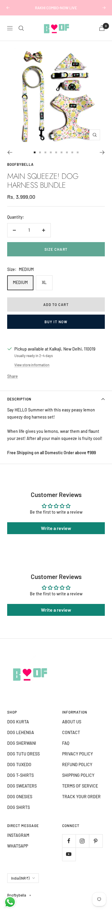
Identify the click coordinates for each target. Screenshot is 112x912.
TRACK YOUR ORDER (81, 796)
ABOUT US (71, 721)
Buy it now (56, 322)
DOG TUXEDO (19, 764)
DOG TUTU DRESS (23, 753)
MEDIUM (20, 282)
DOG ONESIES (19, 796)
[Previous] (9, 152)
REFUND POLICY (77, 764)
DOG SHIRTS (18, 807)
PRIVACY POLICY (77, 753)
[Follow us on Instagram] (82, 841)
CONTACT (71, 732)
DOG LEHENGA (20, 732)
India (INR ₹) (20, 878)
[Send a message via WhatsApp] (10, 902)
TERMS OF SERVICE (80, 785)
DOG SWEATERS (22, 785)
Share (12, 376)
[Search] (21, 28)
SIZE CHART (56, 249)
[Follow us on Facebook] (69, 841)
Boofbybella (20, 164)
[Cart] (102, 28)
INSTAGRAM (18, 835)
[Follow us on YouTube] (69, 854)
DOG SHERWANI (21, 743)
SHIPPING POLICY (78, 775)
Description (19, 399)
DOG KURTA (18, 721)
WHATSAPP (17, 845)
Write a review (56, 528)
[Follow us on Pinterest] (95, 841)
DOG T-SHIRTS (20, 775)
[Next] (102, 152)
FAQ (65, 743)
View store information (32, 365)
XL (44, 282)
